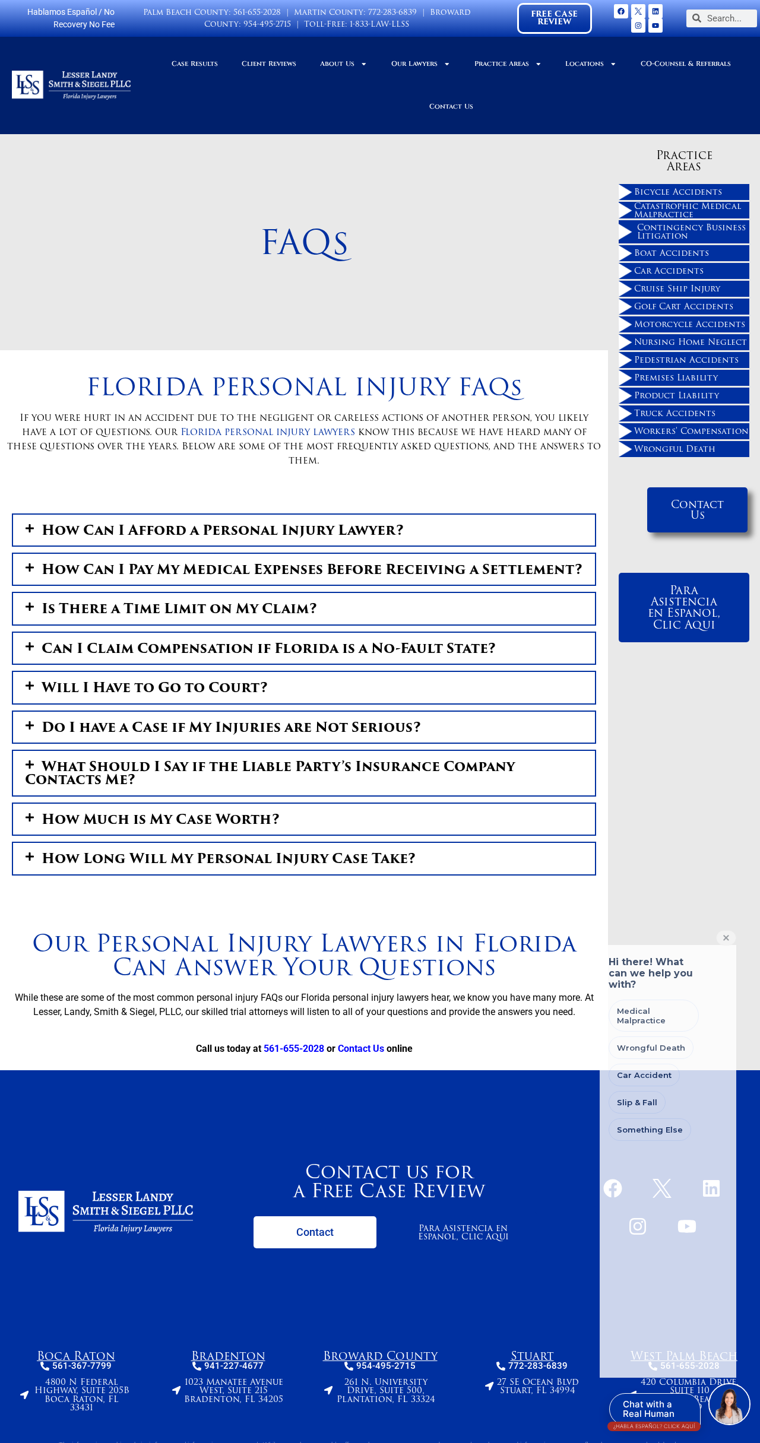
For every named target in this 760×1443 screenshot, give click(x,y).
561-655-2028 (257, 12)
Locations (584, 63)
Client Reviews (269, 63)
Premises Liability (676, 377)
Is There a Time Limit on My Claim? (179, 608)
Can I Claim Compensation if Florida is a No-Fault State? (269, 648)
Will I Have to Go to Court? (155, 687)
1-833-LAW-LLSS (379, 24)
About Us (337, 63)
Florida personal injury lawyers (267, 431)
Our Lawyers (414, 63)
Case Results (195, 63)
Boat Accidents (671, 252)
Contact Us (451, 106)
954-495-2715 (267, 24)
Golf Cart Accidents (683, 306)
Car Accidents (669, 270)
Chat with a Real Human (654, 1411)
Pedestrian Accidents (686, 359)
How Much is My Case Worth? (161, 819)
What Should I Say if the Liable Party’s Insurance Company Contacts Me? (270, 773)
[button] (304, 530)
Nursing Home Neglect (690, 341)
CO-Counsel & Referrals (686, 63)
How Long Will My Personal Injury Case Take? (229, 858)
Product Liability (676, 395)
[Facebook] (621, 11)
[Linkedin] (655, 11)
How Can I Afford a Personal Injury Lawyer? (223, 530)
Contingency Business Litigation (691, 231)
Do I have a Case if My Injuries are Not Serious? (231, 727)
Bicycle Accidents (678, 191)
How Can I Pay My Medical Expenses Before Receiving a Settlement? (312, 569)
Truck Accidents (674, 413)
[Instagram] (638, 25)
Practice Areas (501, 63)
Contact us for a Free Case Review (389, 1181)
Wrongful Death (674, 448)
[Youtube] (655, 25)
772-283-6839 (392, 12)
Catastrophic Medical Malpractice (687, 210)
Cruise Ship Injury (677, 288)
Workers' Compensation (691, 430)
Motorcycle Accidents (689, 324)
